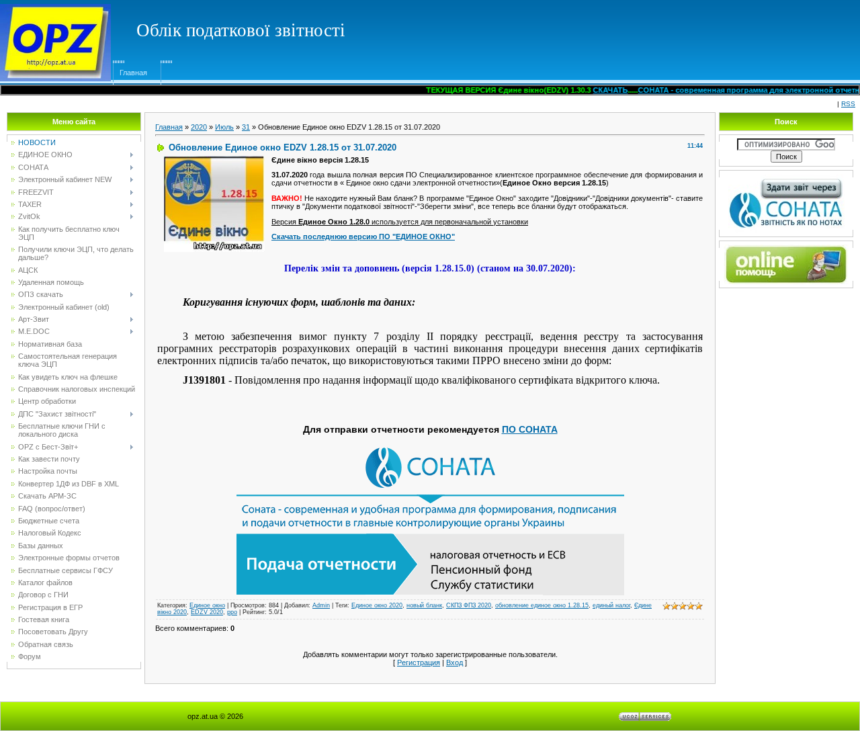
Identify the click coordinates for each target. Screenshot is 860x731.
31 (246, 127)
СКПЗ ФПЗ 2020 (468, 605)
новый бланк (424, 605)
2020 (199, 127)
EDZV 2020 (207, 612)
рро (232, 612)
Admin (321, 605)
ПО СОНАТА (530, 429)
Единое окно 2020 (376, 605)
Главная (133, 73)
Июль (224, 127)
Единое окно (207, 605)
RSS (848, 104)
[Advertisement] (608, 30)
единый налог (611, 605)
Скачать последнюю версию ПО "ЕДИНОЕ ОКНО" (363, 236)
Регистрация (418, 662)
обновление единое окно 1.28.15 (542, 605)
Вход (454, 662)
